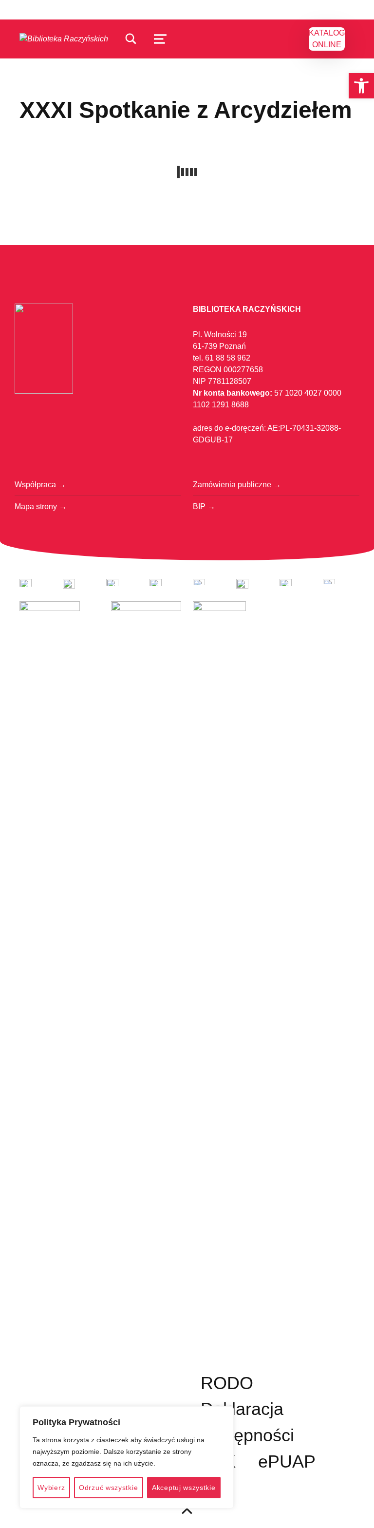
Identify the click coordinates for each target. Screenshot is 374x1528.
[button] (361, 85)
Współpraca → (40, 484)
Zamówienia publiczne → (237, 484)
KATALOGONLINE (327, 39)
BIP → (204, 506)
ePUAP (287, 1461)
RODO (227, 1383)
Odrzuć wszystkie (108, 1487)
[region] (126, 1457)
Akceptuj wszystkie (184, 1487)
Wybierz (51, 1487)
